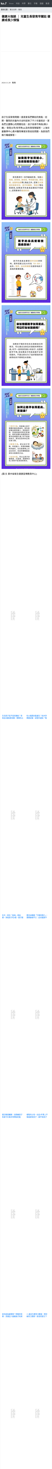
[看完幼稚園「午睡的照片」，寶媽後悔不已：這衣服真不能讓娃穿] (37, 912)
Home (11, 3)
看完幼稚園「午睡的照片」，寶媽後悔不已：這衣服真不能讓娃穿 (37, 917)
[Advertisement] (26, 499)
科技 (18, 3)
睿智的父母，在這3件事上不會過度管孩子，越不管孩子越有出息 (37, 1117)
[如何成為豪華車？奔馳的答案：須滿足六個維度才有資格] (13, 1311)
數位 (29, 3)
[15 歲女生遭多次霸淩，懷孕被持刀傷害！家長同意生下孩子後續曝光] (37, 1311)
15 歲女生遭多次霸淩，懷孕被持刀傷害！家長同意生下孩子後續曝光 (36, 1316)
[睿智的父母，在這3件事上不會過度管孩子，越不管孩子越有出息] (37, 1112)
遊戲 (41, 3)
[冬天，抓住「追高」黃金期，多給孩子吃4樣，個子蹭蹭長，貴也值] (13, 912)
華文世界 (13, 10)
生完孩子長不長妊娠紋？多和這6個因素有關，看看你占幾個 (12, 718)
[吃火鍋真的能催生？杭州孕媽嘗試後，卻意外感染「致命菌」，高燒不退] (37, 713)
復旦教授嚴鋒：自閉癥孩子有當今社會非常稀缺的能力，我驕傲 (12, 1117)
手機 (35, 3)
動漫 (47, 3)
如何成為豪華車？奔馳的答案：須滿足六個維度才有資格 (12, 1316)
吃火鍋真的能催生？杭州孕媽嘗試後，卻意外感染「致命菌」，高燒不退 (36, 718)
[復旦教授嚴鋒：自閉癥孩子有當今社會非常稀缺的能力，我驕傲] (13, 1112)
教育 (20, 10)
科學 (24, 3)
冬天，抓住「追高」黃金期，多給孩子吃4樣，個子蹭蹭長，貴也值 (12, 917)
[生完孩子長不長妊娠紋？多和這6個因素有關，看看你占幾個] (13, 713)
